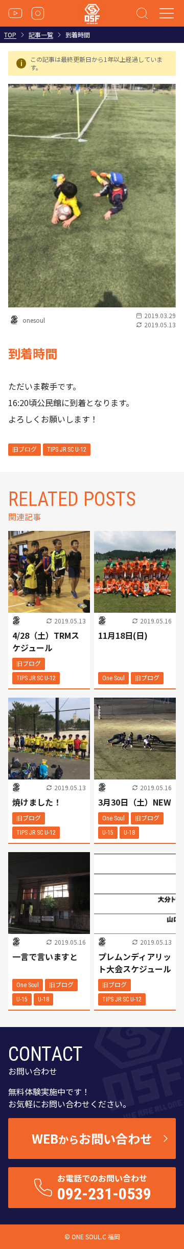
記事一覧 (41, 35)
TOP (10, 35)
